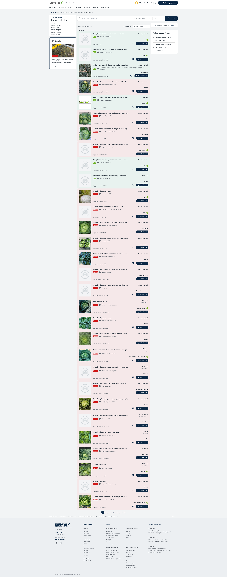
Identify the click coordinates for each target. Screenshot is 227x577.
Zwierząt (128, 535)
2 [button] (106, 512)
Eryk (144, 213)
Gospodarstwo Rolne (142, 422)
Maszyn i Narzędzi (111, 550)
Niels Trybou (144, 72)
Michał (146, 405)
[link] (53, 12)
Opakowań (109, 556)
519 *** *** (143, 490)
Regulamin (87, 552)
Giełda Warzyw (72, 12)
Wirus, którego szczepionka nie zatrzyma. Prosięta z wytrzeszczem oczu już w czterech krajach (159, 550)
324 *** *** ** (142, 76)
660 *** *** (143, 216)
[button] (136, 2)
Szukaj (173, 18)
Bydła (128, 531)
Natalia (143, 166)
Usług (128, 552)
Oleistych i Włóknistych (113, 533)
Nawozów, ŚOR (110, 554)
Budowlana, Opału (131, 567)
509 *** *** (143, 122)
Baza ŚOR (71, 7)
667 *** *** (143, 43)
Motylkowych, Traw (112, 535)
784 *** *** (143, 312)
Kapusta (80, 12)
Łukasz (143, 103)
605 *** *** (143, 154)
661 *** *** (143, 408)
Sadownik (142, 150)
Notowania (87, 7)
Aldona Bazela (141, 308)
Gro (147, 119)
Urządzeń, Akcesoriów (112, 552)
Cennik (86, 550)
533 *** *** (143, 59)
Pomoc (102, 7)
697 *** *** (143, 185)
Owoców (108, 542)
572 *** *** (143, 138)
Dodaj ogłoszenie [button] (169, 3)
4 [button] (113, 512)
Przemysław (144, 454)
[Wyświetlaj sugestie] (149, 18)
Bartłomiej (145, 134)
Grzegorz (145, 259)
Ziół (127, 559)
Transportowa (130, 563)
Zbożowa (109, 531)
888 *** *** (143, 506)
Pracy (128, 561)
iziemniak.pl (78, 7)
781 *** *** (143, 425)
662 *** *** (143, 458)
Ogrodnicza (109, 544)
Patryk (146, 87)
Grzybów (128, 556)
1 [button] (102, 512)
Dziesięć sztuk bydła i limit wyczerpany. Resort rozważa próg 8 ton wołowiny (159, 532)
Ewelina (143, 197)
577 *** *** (143, 263)
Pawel (143, 55)
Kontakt (107, 7)
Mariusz (146, 487)
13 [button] (124, 512)
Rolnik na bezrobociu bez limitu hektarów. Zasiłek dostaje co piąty (158, 540)
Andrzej (143, 40)
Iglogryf (145, 181)
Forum (75, 3)
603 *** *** (143, 201)
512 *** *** (143, 360)
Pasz (127, 537)
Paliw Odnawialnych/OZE (113, 559)
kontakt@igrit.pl (60, 539)
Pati (147, 439)
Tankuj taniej (87, 535)
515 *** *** (143, 107)
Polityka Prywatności (90, 548)
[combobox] (141, 18)
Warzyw (108, 539)
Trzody (128, 533)
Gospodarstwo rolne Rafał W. (136, 357)
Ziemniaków (110, 537)
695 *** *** (143, 294)
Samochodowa (130, 550)
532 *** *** (143, 169)
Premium (69, 3)
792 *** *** (143, 442)
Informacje (87, 541)
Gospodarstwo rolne (142, 291)
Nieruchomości (130, 565)
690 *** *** (143, 91)
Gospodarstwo (143, 244)
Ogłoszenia (52, 7)
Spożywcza (129, 554)
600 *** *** (143, 377)
